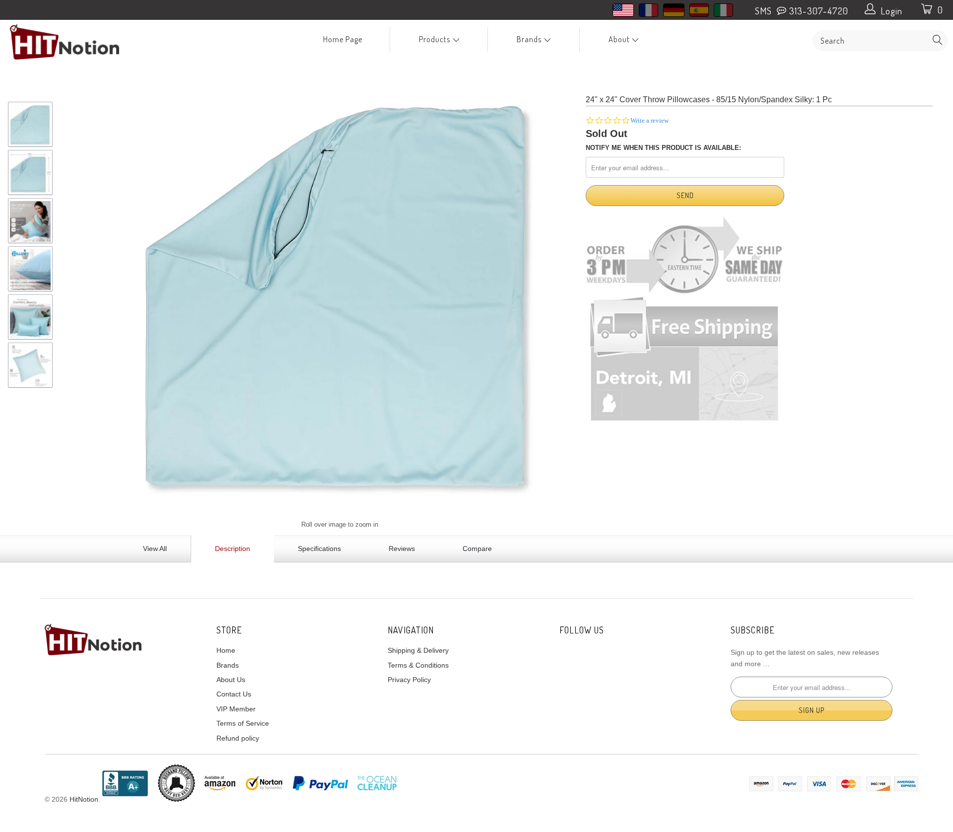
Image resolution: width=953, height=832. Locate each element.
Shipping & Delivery (418, 650)
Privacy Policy (409, 680)
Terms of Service (242, 723)
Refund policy (237, 738)
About (620, 39)
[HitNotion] (81, 42)
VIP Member (236, 709)
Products (435, 39)
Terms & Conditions (418, 665)
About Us (230, 680)
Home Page (342, 39)
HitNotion (83, 799)
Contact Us (233, 694)
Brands (530, 39)
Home (225, 650)
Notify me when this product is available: (663, 147)
